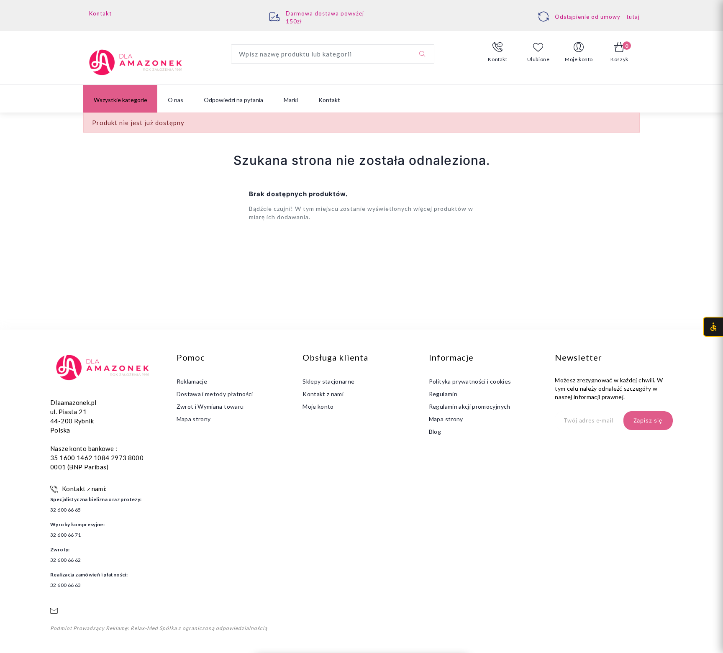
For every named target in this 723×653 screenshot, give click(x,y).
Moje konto (318, 406)
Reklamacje (192, 381)
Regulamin (443, 393)
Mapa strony (194, 419)
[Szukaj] (422, 54)
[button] (497, 52)
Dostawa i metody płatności (215, 393)
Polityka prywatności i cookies (470, 381)
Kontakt (100, 13)
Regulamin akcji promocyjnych (469, 406)
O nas (175, 99)
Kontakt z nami (323, 393)
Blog (435, 431)
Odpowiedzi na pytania (233, 99)
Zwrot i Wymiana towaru (210, 406)
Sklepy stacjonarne (328, 381)
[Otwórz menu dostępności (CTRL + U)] (713, 327)
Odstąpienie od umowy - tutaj (597, 16)
